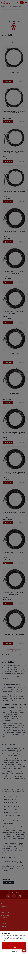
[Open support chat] (24, 950)
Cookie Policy (17, 940)
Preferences (14, 951)
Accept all (14, 944)
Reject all (14, 947)
